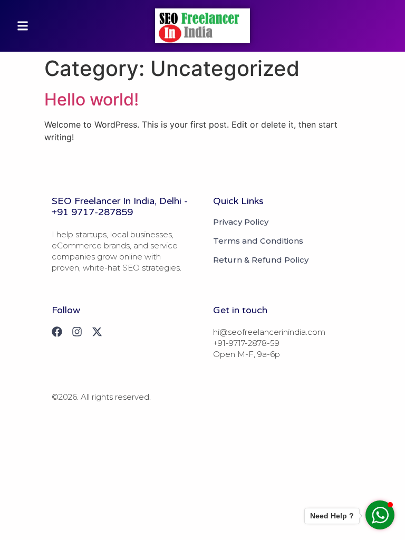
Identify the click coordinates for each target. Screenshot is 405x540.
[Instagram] (77, 331)
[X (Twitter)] (97, 331)
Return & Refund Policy (260, 260)
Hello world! (91, 99)
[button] (22, 25)
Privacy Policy (240, 222)
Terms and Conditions (258, 241)
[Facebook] (57, 331)
